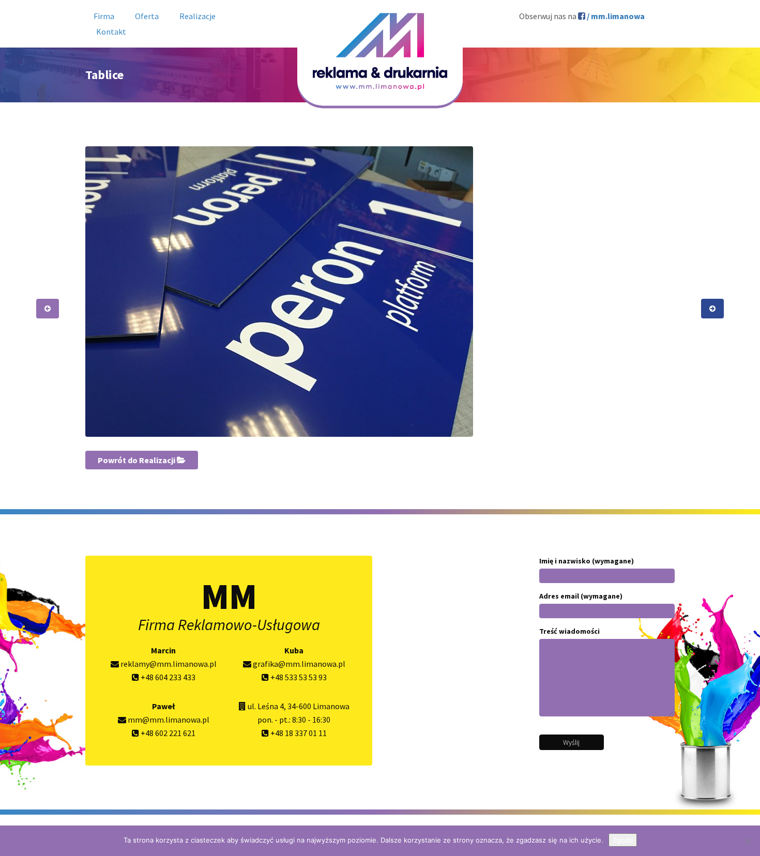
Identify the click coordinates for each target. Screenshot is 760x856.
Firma (104, 16)
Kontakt (111, 31)
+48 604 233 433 (167, 677)
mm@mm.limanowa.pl (167, 719)
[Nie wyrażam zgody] (747, 841)
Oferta (147, 16)
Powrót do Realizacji (137, 460)
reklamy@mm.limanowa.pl (168, 664)
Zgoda (623, 840)
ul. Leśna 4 (266, 706)
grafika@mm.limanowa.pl (298, 664)
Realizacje (197, 16)
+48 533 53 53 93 (298, 677)
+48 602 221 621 (167, 733)
